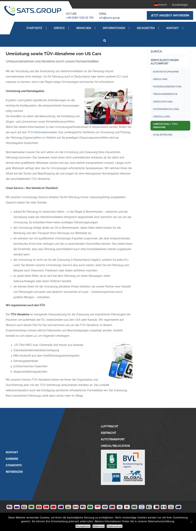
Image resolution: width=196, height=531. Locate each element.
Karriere (12, 458)
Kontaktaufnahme (166, 71)
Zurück (156, 51)
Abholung (160, 79)
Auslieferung (162, 134)
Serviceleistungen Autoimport (165, 62)
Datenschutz (114, 526)
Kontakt (12, 452)
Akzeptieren (83, 526)
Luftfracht (109, 426)
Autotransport (113, 439)
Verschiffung (162, 101)
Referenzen (14, 471)
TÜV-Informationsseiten (42, 132)
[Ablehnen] (191, 522)
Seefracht (108, 432)
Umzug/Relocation (115, 445)
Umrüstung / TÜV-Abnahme (165, 125)
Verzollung (161, 116)
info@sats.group (109, 17)
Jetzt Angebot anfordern (170, 15)
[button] (104, 40)
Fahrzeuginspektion (167, 86)
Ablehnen (98, 526)
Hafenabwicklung (166, 109)
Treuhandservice (165, 94)
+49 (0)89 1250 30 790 (79, 17)
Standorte (14, 465)
